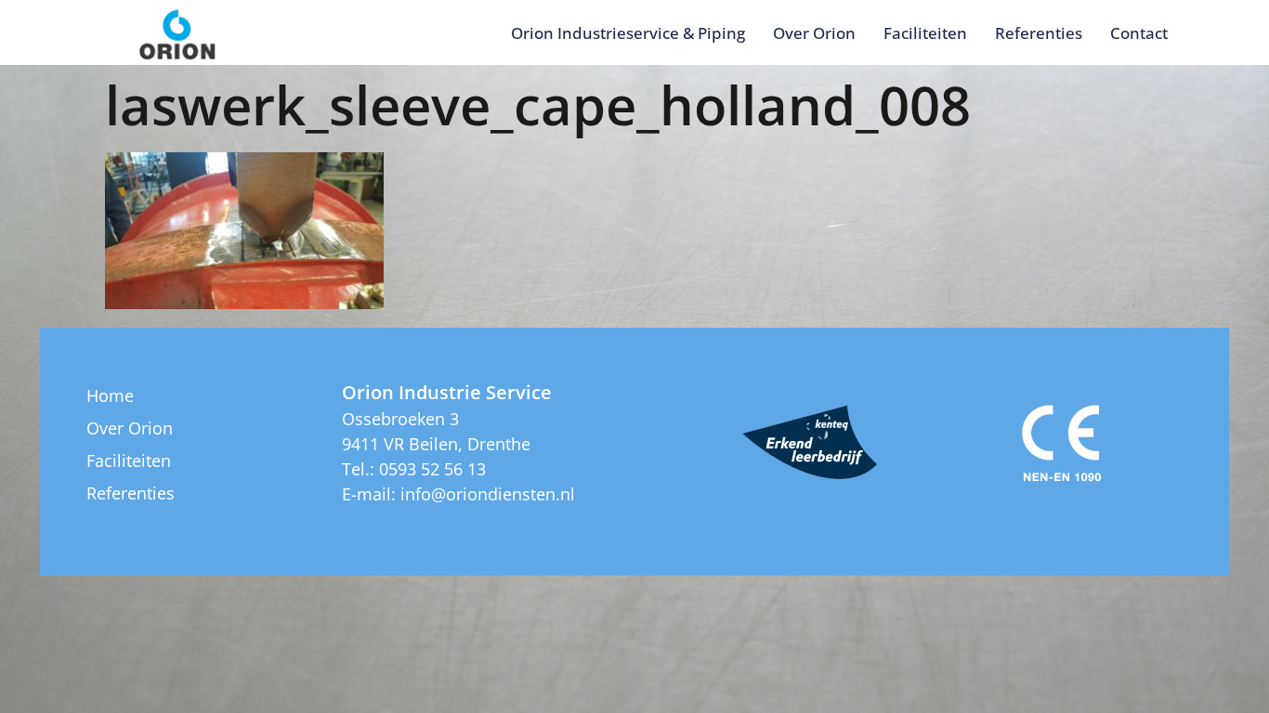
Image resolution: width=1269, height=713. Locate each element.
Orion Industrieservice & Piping (628, 33)
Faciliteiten (925, 33)
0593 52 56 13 (432, 469)
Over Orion (814, 33)
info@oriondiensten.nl (487, 494)
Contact (1139, 33)
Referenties (1038, 33)
